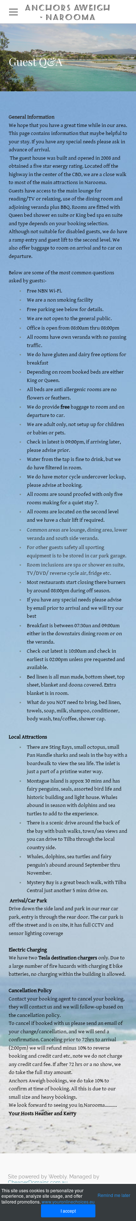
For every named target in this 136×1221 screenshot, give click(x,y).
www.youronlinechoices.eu (68, 1201)
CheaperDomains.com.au (37, 1182)
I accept (68, 1211)
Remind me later (114, 1195)
